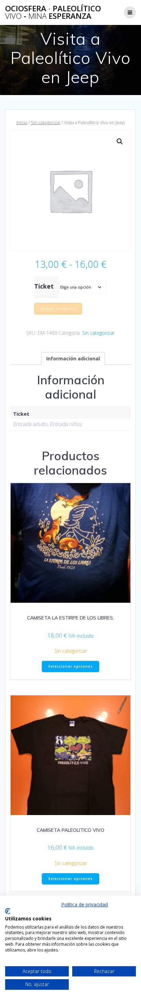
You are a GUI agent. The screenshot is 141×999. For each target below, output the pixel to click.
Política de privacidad (84, 904)
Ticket (44, 286)
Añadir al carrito (58, 308)
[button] (120, 141)
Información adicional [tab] (73, 358)
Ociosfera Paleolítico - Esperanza (53, 12)
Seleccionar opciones (70, 666)
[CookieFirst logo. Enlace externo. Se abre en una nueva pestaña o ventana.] (7, 911)
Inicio (21, 122)
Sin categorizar (46, 122)
